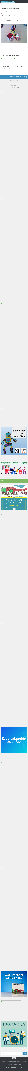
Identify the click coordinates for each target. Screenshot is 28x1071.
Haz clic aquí (21, 18)
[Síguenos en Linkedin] (18, 77)
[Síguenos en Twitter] (11, 77)
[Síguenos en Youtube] (16, 77)
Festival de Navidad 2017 (6, 66)
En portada (3, 5)
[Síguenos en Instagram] (15, 77)
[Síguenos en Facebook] (13, 77)
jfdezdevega (5, 11)
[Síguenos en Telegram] (26, 77)
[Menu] (26, 1)
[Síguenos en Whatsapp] (22, 77)
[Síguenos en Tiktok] (24, 77)
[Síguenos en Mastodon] (20, 77)
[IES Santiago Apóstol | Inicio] (10, 2)
